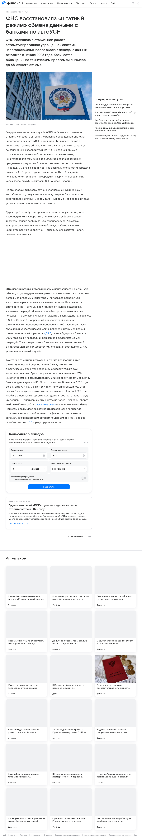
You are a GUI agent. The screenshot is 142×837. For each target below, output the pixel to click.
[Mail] (4, 3)
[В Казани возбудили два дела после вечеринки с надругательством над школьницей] (71, 676)
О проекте (48, 835)
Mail (4, 835)
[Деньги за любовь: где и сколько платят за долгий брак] (71, 631)
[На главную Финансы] (14, 3)
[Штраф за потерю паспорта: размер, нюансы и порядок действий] (71, 764)
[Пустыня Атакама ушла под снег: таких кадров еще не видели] (115, 764)
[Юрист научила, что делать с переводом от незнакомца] (26, 676)
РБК (26, 12)
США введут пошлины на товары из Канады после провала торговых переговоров (114, 106)
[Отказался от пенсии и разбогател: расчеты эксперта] (115, 676)
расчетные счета (45, 404)
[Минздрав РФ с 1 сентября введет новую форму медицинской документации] (26, 809)
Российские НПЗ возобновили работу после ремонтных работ (115, 113)
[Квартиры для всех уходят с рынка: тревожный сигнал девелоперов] (26, 720)
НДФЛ (47, 333)
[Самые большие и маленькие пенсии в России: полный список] (26, 587)
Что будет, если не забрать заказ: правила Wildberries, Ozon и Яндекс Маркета (114, 121)
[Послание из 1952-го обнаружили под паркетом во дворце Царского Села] (26, 631)
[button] (49, 96)
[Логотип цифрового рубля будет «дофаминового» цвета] (115, 809)
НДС (29, 422)
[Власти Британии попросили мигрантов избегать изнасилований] (26, 764)
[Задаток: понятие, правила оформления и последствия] (115, 720)
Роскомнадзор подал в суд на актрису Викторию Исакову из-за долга (115, 137)
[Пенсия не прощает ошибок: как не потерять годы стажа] (115, 587)
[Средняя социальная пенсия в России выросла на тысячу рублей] (71, 809)
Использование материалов (120, 835)
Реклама (23, 835)
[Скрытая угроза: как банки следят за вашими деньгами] (115, 631)
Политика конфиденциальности (67, 835)
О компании (13, 835)
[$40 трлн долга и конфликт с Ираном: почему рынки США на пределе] (71, 720)
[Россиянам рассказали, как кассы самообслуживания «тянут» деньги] (71, 587)
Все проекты (34, 835)
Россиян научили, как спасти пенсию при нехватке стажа (115, 129)
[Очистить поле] (44, 455)
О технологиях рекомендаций (94, 835)
